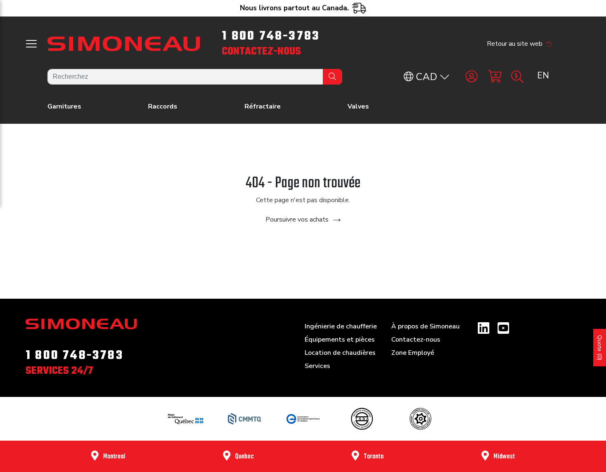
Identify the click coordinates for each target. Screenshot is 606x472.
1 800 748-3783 (271, 36)
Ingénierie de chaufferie (341, 326)
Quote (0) (600, 347)
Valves (358, 106)
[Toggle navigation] (31, 44)
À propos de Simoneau (425, 326)
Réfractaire (262, 106)
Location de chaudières (340, 352)
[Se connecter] (471, 77)
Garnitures (64, 106)
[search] (194, 77)
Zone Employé (412, 352)
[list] (542, 76)
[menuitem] (542, 76)
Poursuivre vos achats (297, 219)
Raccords (162, 106)
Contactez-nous (261, 51)
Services (317, 366)
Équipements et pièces (340, 339)
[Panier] (495, 77)
